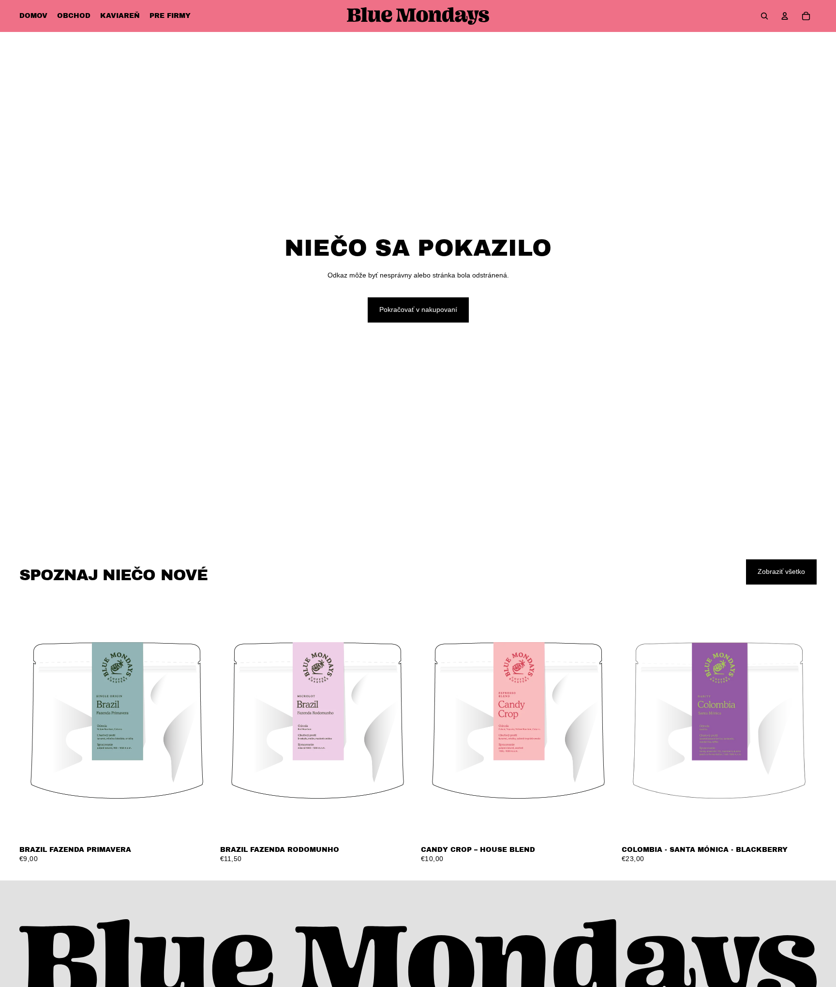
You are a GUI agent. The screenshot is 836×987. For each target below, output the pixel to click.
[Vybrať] (199, 825)
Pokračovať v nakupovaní (418, 309)
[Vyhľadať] (764, 16)
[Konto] (784, 16)
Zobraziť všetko (781, 571)
